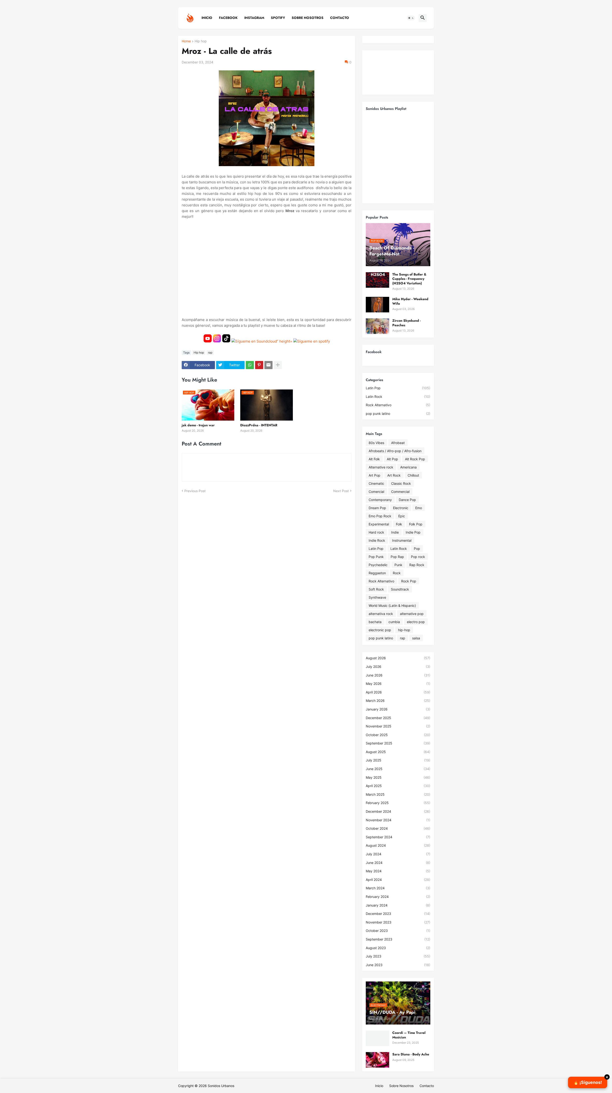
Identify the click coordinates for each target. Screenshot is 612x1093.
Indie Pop (413, 532)
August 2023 (398, 948)
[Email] (268, 365)
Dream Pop (377, 508)
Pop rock (418, 557)
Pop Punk (376, 557)
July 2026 (398, 667)
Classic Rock (401, 483)
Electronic (400, 508)
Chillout (413, 475)
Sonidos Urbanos (221, 1086)
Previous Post (195, 491)
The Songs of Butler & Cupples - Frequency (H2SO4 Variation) (409, 278)
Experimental (379, 524)
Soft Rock (376, 589)
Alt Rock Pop (415, 459)
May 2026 (398, 684)
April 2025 (398, 786)
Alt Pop (392, 459)
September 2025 (398, 743)
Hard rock (376, 532)
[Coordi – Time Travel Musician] (377, 1038)
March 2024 (398, 888)
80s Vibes (376, 443)
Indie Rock (377, 540)
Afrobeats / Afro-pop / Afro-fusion (395, 451)
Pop (417, 548)
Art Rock (394, 475)
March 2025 (398, 794)
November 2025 (398, 726)
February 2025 (398, 803)
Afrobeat (398, 443)
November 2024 (398, 820)
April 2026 (398, 692)
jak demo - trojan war (198, 425)
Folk (399, 524)
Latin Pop (398, 388)
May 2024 (398, 871)
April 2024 (398, 880)
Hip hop (201, 41)
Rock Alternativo (398, 405)
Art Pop (374, 475)
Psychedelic (378, 565)
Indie (395, 532)
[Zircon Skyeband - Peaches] (377, 326)
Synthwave (377, 597)
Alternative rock (381, 467)
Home (186, 41)
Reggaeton (377, 573)
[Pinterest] (259, 365)
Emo (418, 508)
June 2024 (398, 863)
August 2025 (398, 752)
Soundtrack (400, 589)
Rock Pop (408, 581)
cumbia (394, 622)
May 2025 (398, 777)
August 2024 (398, 845)
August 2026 (398, 658)
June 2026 (398, 675)
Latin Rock (398, 396)
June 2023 (398, 965)
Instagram (254, 17)
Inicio (207, 17)
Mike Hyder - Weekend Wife (410, 301)
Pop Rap (397, 557)
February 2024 (398, 897)
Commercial (400, 492)
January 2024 (398, 905)
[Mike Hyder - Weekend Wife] (377, 304)
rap (210, 352)
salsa (416, 638)
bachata (375, 622)
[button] (411, 18)
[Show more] (278, 365)
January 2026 (398, 709)
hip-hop (404, 630)
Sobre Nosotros (307, 17)
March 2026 (398, 701)
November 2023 (398, 922)
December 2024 (398, 811)
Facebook (228, 17)
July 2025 (398, 760)
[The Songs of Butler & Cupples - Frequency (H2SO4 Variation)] (377, 280)
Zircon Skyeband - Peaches (406, 322)
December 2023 (398, 914)
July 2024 (398, 854)
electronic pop (380, 630)
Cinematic (376, 483)
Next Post (341, 491)
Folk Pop (415, 524)
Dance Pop (407, 500)
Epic (401, 516)
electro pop (416, 622)
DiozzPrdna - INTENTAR (258, 425)
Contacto (339, 17)
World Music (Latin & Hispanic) (392, 605)
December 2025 (398, 718)
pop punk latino (398, 413)
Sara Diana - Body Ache (410, 1054)
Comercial (376, 492)
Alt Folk (374, 459)
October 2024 (398, 828)
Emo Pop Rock (380, 516)
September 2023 (398, 939)
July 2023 (398, 956)
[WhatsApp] (250, 365)
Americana (408, 467)
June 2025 (398, 769)
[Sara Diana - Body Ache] (377, 1060)
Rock (397, 573)
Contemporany (380, 500)
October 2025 (398, 735)
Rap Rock (416, 565)
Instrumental (401, 540)
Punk (398, 565)
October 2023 (398, 931)
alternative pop (412, 614)
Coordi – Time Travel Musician (409, 1035)
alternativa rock (381, 614)
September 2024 (398, 837)
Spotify (278, 17)
